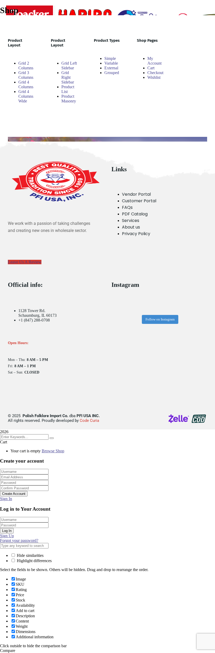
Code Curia (89, 420)
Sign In (6, 498)
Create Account (13, 494)
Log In (7, 531)
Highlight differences (34, 560)
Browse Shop (53, 451)
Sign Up (7, 535)
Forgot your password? (19, 540)
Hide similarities (30, 555)
